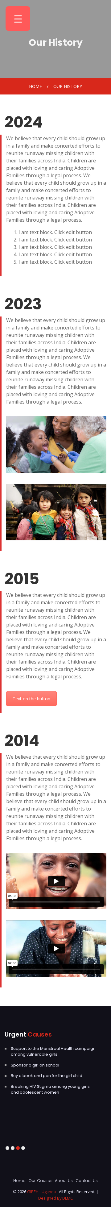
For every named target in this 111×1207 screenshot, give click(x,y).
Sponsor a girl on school (35, 1065)
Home (35, 86)
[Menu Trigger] (18, 18)
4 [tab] (23, 1148)
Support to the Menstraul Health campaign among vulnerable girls (53, 1052)
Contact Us (87, 1180)
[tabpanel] (55, 1055)
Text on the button (31, 699)
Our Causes (40, 1180)
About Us (64, 1180)
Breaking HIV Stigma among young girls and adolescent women (50, 1089)
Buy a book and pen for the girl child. (47, 1076)
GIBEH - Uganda (42, 1191)
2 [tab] (12, 1148)
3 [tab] (17, 1148)
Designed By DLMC (55, 1198)
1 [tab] (7, 1148)
